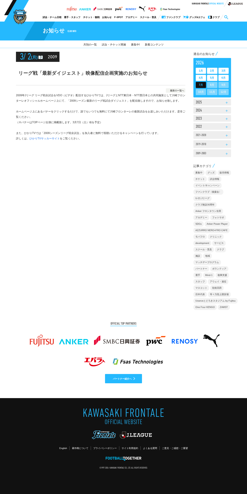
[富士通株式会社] (71, 8)
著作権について (80, 448)
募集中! (135, 44)
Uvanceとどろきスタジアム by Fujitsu (215, 300)
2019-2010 (212, 145)
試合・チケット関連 (114, 44)
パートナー (201, 268)
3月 (223, 70)
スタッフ (200, 281)
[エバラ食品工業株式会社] (152, 8)
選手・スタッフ (72, 17)
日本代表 (200, 294)
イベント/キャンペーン (207, 185)
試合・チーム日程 (52, 17)
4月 (201, 77)
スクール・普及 (148, 17)
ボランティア (219, 268)
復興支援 (222, 275)
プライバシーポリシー (105, 448)
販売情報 (224, 172)
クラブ (220, 249)
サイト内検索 (226, 17)
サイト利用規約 (130, 448)
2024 (212, 111)
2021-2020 (212, 136)
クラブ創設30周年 (205, 204)
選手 (197, 275)
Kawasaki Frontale (208, 4)
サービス (219, 243)
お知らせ (107, 17)
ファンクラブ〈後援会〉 (208, 191)
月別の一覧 (90, 44)
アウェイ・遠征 (218, 281)
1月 (201, 70)
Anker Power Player (217, 223)
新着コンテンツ (154, 44)
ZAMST (224, 307)
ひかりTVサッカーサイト (44, 138)
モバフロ (200, 236)
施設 (197, 256)
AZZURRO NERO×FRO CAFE (211, 230)
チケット (200, 179)
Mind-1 (209, 275)
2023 (212, 119)
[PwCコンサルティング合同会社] (118, 8)
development (202, 243)
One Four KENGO (205, 307)
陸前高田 (217, 288)
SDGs (198, 223)
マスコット (201, 288)
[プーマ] (142, 8)
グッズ (211, 172)
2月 (212, 70)
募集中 (198, 172)
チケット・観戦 (91, 17)
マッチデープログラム (207, 262)
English (63, 448)
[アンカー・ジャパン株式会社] (85, 8)
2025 (212, 102)
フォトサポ (218, 217)
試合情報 (214, 179)
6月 (223, 77)
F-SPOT (118, 17)
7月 (201, 84)
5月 (212, 77)
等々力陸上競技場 (219, 294)
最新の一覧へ (177, 90)
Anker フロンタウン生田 (208, 211)
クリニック (216, 236)
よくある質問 (150, 448)
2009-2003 (212, 154)
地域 (207, 256)
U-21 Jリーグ (202, 198)
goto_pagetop (236, 482)
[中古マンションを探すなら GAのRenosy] (131, 8)
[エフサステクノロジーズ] (170, 8)
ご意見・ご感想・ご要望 (175, 448)
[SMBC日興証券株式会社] (103, 8)
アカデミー (131, 17)
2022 (212, 127)
